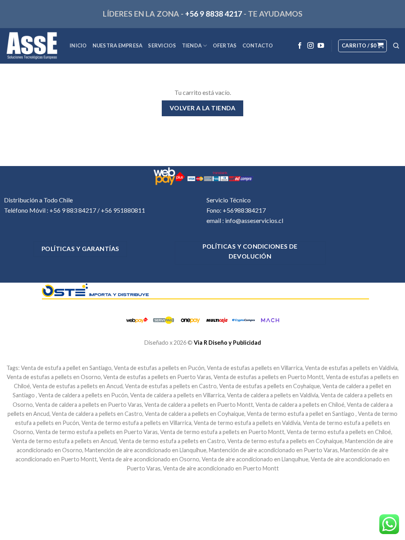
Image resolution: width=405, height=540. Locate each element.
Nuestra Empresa (118, 45)
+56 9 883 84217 (72, 210)
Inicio (78, 45)
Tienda (192, 45)
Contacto (257, 45)
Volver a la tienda (202, 107)
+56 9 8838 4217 (213, 13)
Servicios (162, 45)
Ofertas (225, 45)
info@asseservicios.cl (254, 220)
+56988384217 (244, 210)
